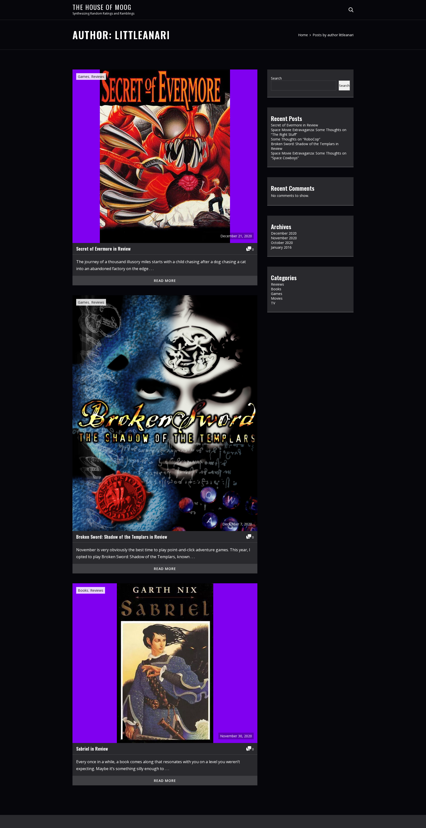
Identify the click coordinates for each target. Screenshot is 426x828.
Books (83, 590)
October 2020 (282, 242)
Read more (165, 280)
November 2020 (284, 238)
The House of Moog (102, 7)
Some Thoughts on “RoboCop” (295, 139)
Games (83, 76)
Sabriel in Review (92, 748)
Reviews (97, 76)
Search (276, 78)
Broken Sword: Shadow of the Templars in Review (121, 537)
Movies (277, 298)
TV (273, 303)
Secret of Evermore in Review (103, 248)
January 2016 (281, 247)
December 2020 (284, 233)
